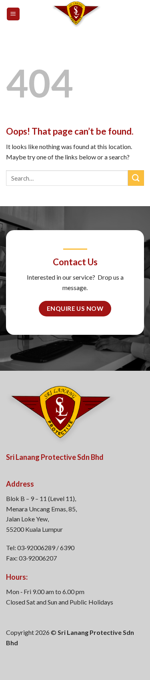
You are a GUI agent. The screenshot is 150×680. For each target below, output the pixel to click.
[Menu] (13, 14)
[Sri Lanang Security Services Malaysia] (76, 14)
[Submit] (136, 178)
